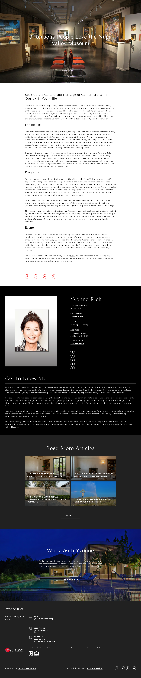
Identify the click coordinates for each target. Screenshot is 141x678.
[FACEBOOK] (72, 352)
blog (72, 256)
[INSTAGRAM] (72, 368)
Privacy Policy (94, 668)
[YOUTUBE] (72, 364)
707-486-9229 (77, 316)
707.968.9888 (77, 343)
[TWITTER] (72, 356)
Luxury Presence (27, 668)
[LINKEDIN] (72, 360)
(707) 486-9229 (41, 630)
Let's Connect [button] (70, 580)
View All (70, 516)
